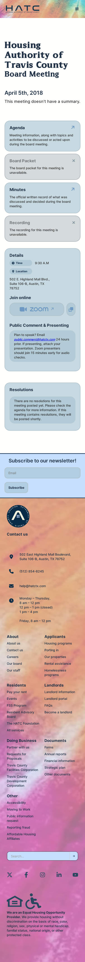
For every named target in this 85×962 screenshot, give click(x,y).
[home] (21, 9)
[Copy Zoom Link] (70, 309)
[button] (77, 9)
